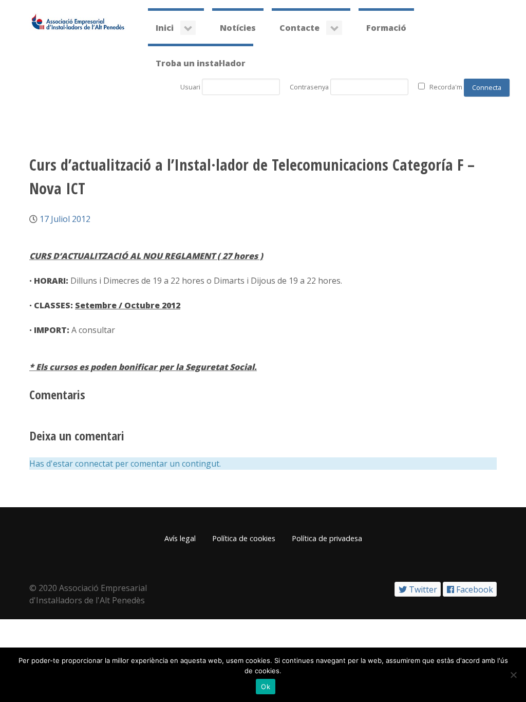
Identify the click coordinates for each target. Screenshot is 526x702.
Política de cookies (243, 538)
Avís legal (180, 538)
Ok (265, 686)
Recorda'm (445, 86)
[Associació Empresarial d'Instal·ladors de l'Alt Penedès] (78, 21)
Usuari (190, 86)
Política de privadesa (327, 538)
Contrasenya (309, 86)
